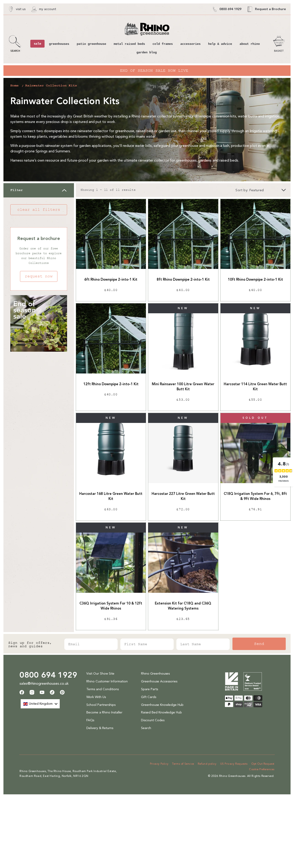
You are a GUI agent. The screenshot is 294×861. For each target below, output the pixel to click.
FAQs (90, 720)
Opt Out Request (262, 763)
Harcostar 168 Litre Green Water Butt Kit (110, 496)
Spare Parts (149, 689)
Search (146, 728)
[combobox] (40, 703)
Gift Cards (148, 697)
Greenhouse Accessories (159, 681)
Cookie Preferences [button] (261, 769)
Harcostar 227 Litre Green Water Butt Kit (183, 496)
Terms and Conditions (102, 689)
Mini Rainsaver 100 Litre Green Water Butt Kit (183, 386)
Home (14, 86)
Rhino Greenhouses (155, 674)
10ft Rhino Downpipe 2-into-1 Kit (255, 279)
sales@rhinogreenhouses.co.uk (44, 683)
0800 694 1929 (48, 675)
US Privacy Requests (234, 763)
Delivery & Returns (99, 728)
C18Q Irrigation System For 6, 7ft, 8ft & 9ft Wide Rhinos (255, 496)
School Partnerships (101, 705)
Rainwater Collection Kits (51, 86)
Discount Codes (152, 720)
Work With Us (96, 697)
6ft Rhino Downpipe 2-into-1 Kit (110, 279)
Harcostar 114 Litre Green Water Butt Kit (255, 386)
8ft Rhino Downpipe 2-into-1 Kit (183, 279)
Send (259, 643)
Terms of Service (183, 763)
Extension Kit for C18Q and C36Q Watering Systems (183, 606)
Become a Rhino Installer (104, 712)
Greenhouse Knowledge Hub (162, 705)
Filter (16, 190)
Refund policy (207, 763)
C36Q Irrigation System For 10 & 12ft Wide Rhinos (110, 606)
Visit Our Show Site (100, 674)
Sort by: (241, 190)
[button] (15, 43)
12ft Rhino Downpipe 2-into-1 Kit (111, 384)
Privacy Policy (159, 763)
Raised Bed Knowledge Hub (161, 712)
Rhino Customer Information (107, 681)
